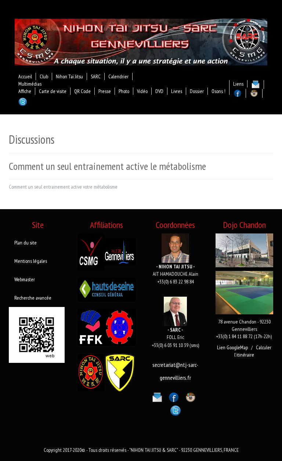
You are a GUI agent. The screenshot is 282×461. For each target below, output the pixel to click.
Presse (104, 91)
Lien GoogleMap (232, 347)
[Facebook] (174, 396)
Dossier (197, 91)
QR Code (82, 91)
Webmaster (24, 279)
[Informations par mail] (157, 396)
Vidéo (142, 91)
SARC (96, 76)
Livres (176, 91)
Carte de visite (52, 91)
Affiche (24, 91)
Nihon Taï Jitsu (69, 76)
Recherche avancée (32, 297)
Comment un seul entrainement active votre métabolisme (63, 186)
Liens (238, 84)
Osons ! (218, 91)
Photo (124, 91)
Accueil (25, 76)
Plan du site (25, 242)
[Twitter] (175, 409)
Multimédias (29, 84)
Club (44, 76)
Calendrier (118, 76)
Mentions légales (30, 261)
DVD (159, 91)
